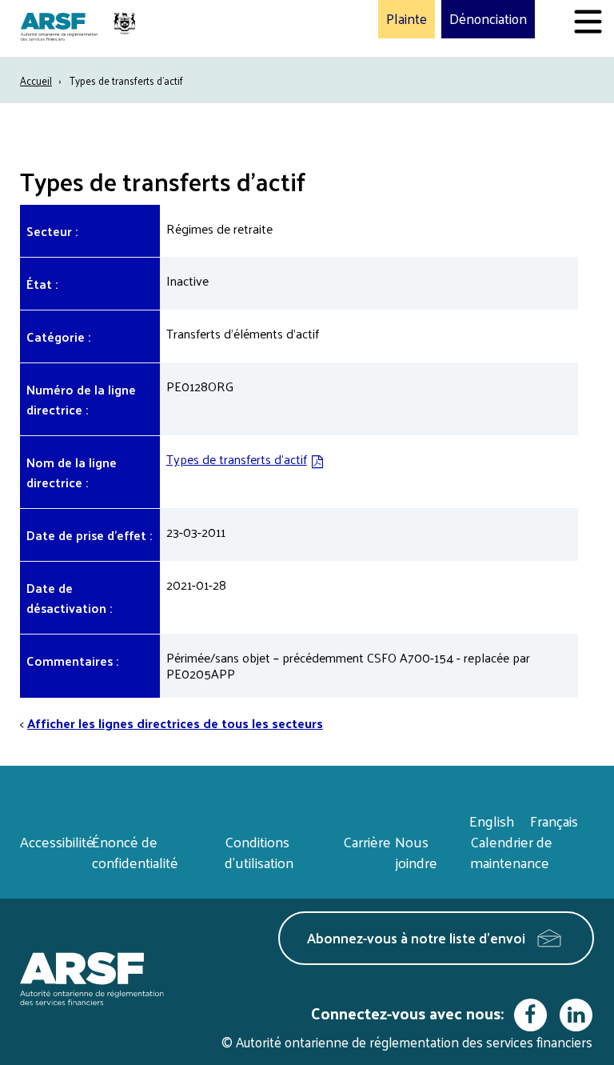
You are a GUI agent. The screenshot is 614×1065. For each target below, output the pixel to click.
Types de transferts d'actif (236, 458)
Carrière (367, 841)
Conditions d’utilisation (259, 851)
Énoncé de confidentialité (135, 851)
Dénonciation (488, 19)
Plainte (406, 19)
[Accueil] (80, 28)
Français (554, 820)
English (491, 820)
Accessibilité (57, 841)
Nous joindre (416, 851)
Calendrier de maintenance (511, 851)
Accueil (36, 80)
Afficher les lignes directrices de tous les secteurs (175, 723)
